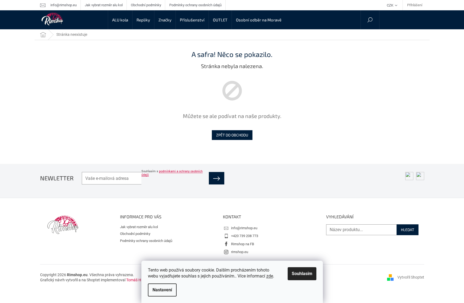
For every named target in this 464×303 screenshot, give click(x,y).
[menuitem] (120, 19)
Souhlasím (302, 273)
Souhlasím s (172, 173)
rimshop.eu (239, 252)
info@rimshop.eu (244, 228)
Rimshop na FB (242, 244)
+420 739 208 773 (244, 236)
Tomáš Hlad (136, 280)
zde (269, 276)
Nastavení (162, 289)
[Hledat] (370, 19)
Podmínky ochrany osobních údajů (195, 5)
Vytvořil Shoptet (410, 277)
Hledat (407, 229)
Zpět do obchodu (232, 135)
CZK (390, 5)
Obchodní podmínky (146, 5)
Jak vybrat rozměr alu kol (104, 5)
